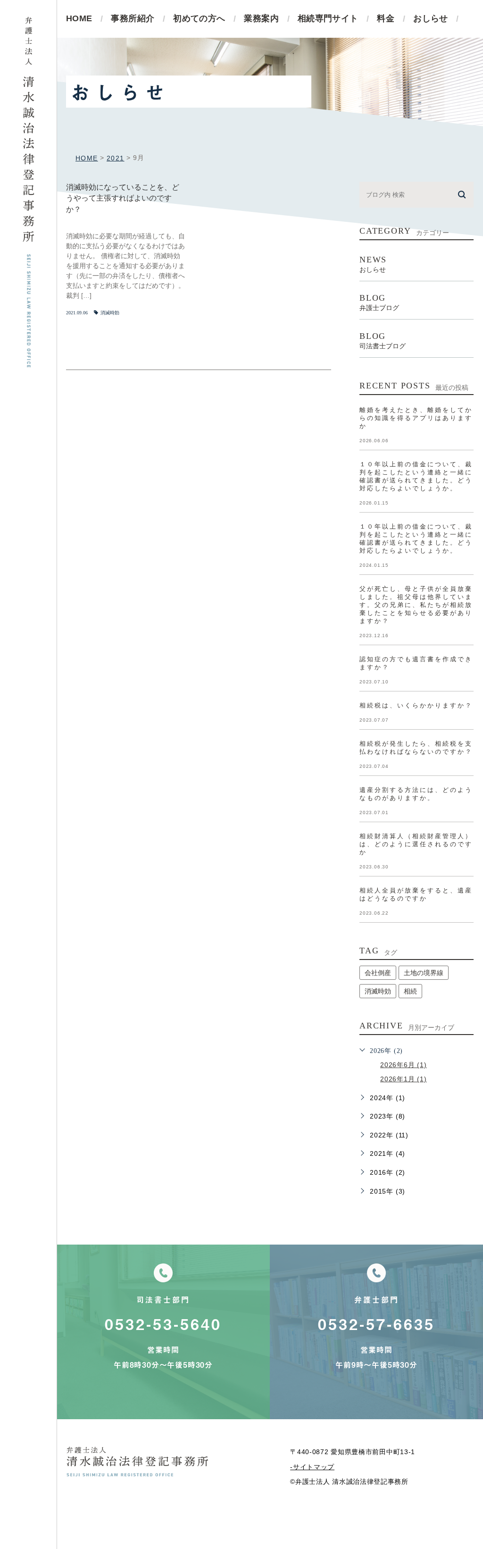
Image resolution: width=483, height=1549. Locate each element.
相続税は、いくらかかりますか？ (416, 705)
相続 (410, 991)
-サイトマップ (312, 1467)
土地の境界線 (423, 973)
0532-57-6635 (376, 1324)
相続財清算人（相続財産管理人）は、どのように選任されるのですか (416, 844)
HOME (86, 158)
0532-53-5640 (163, 1324)
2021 (116, 158)
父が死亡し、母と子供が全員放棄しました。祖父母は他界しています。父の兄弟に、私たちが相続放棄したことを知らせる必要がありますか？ (416, 604)
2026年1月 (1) (403, 1079)
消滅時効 (109, 312)
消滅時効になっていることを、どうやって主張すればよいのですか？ (122, 198)
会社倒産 (378, 973)
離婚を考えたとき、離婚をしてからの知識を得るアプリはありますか (416, 417)
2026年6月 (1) (403, 1065)
